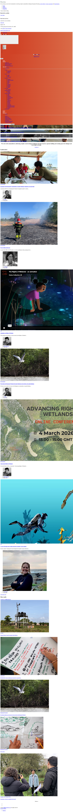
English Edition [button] (3, 808)
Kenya (8, 72)
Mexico (8, 91)
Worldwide (7, 108)
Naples (8, 87)
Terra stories (2, 751)
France (8, 82)
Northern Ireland (10, 80)
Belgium (8, 85)
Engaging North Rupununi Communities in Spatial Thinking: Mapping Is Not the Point (17, 186)
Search (13, 124)
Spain (8, 81)
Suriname (9, 98)
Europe (6, 78)
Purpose (4, 61)
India (8, 76)
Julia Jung (5, 591)
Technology (2, 125)
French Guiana (10, 97)
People (4, 110)
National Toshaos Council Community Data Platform (9, 635)
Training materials (8, 119)
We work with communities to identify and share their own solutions (13, 141)
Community (2, 139)
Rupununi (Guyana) (11, 105)
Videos (6, 116)
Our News (5, 7)
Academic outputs (8, 122)
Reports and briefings (9, 121)
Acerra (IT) (2, 675)
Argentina (9, 100)
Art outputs (7, 120)
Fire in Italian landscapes (5, 247)
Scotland (8, 79)
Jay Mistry (6, 266)
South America (7, 93)
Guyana (8, 103)
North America (7, 90)
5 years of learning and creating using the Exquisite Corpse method (13, 546)
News (4, 111)
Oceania (6, 88)
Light (5, 45)
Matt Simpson (6, 346)
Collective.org (7, 807)
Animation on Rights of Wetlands (6, 333)
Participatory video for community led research (8, 799)
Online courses (7, 118)
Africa (6, 69)
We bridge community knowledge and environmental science (12, 132)
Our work (4, 66)
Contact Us (5, 8)
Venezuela (9, 104)
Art (1, 134)
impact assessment (49, 3)
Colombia (9, 96)
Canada (8, 92)
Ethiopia (8, 71)
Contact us (7, 62)
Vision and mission (8, 63)
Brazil (8, 95)
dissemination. (57, 3)
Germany (9, 84)
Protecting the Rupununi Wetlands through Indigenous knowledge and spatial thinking (17, 383)
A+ (7, 34)
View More (2, 15)
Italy (8, 83)
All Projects (7, 67)
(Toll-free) (6, 28)
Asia (6, 73)
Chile (8, 94)
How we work (7, 64)
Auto (5, 48)
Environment (2, 130)
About (4, 6)
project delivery (43, 3)
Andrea (5, 199)
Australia (9, 89)
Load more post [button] (3, 594)
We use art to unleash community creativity (8, 136)
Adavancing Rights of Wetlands (6, 463)
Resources (4, 112)
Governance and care (9, 65)
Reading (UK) (3, 796)
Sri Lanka (9, 77)
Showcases (7, 117)
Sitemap (4, 810)
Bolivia (8, 101)
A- (2, 34)
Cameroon (9, 70)
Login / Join (5, 32)
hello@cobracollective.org (5, 30)
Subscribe (2, 22)
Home (4, 5)
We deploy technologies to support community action (15, 128)
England (8, 86)
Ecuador (8, 102)
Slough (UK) (8, 796)
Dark (5, 47)
